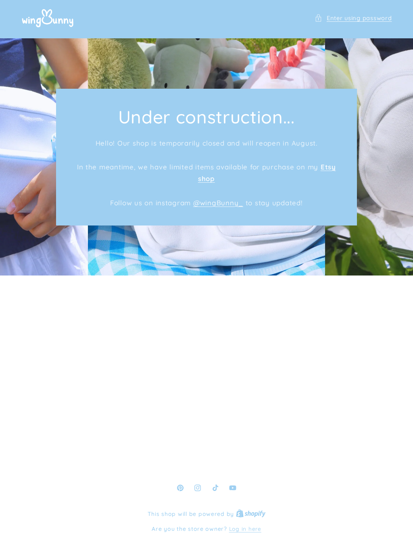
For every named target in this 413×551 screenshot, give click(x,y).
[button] (353, 18)
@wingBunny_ (218, 202)
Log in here (245, 528)
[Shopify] (251, 513)
